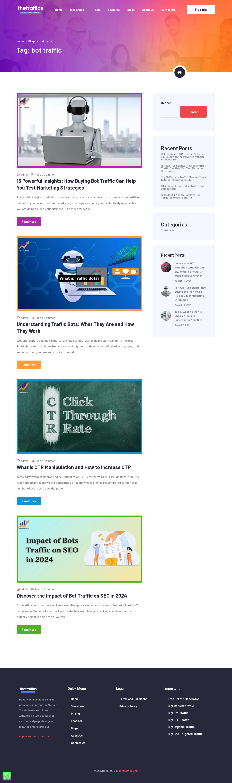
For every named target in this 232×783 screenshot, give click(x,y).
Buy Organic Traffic (181, 727)
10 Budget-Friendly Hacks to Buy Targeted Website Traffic (180, 196)
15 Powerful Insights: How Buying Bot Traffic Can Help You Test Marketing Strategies (183, 168)
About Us (148, 9)
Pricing (96, 9)
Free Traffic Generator (183, 699)
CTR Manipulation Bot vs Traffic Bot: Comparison (183, 187)
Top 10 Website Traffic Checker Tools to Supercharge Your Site (183, 178)
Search (166, 102)
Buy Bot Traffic (178, 713)
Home (59, 9)
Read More (29, 221)
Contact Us (168, 9)
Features (114, 9)
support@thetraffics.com (35, 736)
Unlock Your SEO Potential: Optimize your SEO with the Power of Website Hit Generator (183, 157)
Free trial (201, 9)
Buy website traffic (181, 706)
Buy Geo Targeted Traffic (185, 734)
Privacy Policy (128, 706)
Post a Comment (46, 174)
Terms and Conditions (133, 699)
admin (25, 174)
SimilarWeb (77, 9)
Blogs (131, 9)
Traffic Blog (168, 230)
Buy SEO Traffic (178, 720)
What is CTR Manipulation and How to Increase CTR (74, 467)
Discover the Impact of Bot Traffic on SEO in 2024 (72, 595)
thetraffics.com (129, 770)
